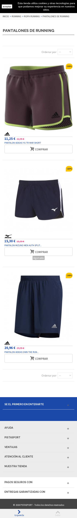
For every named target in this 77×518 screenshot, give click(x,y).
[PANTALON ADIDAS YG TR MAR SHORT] (38, 98)
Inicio (6, 16)
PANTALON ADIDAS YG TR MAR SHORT (22, 142)
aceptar (7, 6)
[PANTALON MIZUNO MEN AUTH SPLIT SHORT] (38, 200)
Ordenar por (49, 52)
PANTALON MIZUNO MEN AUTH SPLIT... (23, 245)
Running (16, 16)
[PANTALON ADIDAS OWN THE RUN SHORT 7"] (38, 307)
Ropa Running (32, 16)
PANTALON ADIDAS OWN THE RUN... (21, 352)
